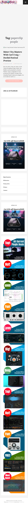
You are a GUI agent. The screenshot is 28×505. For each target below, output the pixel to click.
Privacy (5, 187)
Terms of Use (6, 183)
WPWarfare (11, 502)
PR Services (6, 180)
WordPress (21, 502)
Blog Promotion (7, 177)
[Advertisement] (14, 19)
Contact (5, 190)
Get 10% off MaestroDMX (14, 141)
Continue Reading (14, 80)
